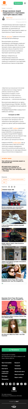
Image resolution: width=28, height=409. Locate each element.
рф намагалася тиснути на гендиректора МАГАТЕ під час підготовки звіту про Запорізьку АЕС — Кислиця (13, 169)
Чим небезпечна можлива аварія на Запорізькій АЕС (13, 161)
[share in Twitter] (12, 187)
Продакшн (5, 379)
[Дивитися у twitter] (18, 384)
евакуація (5, 179)
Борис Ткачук (9, 17)
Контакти (5, 368)
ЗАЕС (4, 182)
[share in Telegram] (14, 187)
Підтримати (18, 3)
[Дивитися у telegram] (10, 384)
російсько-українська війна (17, 179)
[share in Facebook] (9, 187)
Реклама (4, 376)
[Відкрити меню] (24, 3)
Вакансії (17, 362)
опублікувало (17, 142)
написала (9, 36)
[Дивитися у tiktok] (21, 384)
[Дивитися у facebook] (3, 384)
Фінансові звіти (20, 371)
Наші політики (19, 374)
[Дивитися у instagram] (6, 384)
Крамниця (18, 368)
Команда (4, 365)
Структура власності (5, 372)
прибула (15, 128)
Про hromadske (7, 362)
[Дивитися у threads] (25, 384)
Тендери (17, 365)
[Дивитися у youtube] (14, 384)
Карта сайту (18, 377)
